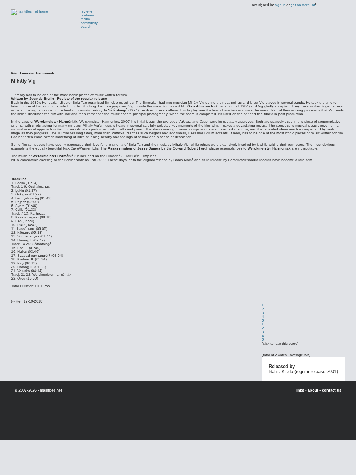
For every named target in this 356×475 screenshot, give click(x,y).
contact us (331, 390)
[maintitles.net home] (29, 11)
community (89, 23)
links (300, 390)
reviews (86, 11)
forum (85, 19)
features (87, 15)
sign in (280, 5)
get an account (303, 5)
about (313, 390)
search (86, 27)
